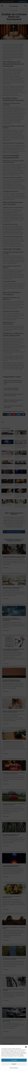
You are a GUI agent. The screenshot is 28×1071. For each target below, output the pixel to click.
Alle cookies (14, 1060)
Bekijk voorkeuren (14, 1067)
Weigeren (14, 1064)
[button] (26, 1047)
